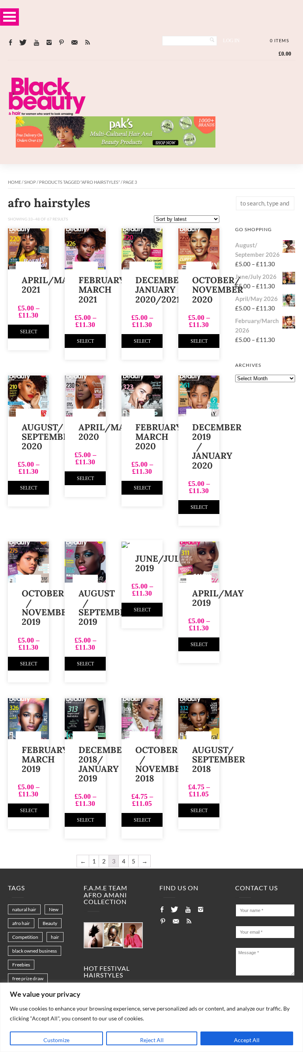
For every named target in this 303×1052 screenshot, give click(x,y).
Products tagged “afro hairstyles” (79, 182)
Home (14, 182)
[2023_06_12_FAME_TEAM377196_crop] (113, 934)
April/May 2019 (218, 598)
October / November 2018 (160, 764)
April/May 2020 (104, 432)
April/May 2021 (47, 285)
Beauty (50, 923)
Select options (28, 333)
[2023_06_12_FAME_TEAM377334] (93, 935)
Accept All (247, 1040)
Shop (30, 182)
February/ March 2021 (104, 290)
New (53, 909)
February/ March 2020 (161, 437)
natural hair (24, 909)
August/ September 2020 (48, 437)
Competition (25, 937)
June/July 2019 (160, 563)
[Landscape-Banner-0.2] (115, 145)
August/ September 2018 (218, 759)
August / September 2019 (105, 608)
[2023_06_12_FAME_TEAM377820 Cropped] (133, 935)
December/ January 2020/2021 (163, 290)
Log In (231, 40)
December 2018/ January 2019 (103, 764)
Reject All (152, 1040)
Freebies (21, 965)
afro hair (21, 923)
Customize (56, 1040)
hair (55, 937)
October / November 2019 (47, 608)
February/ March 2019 (47, 759)
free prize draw (27, 978)
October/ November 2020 (217, 290)
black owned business (34, 951)
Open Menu (9, 17)
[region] (151, 1017)
